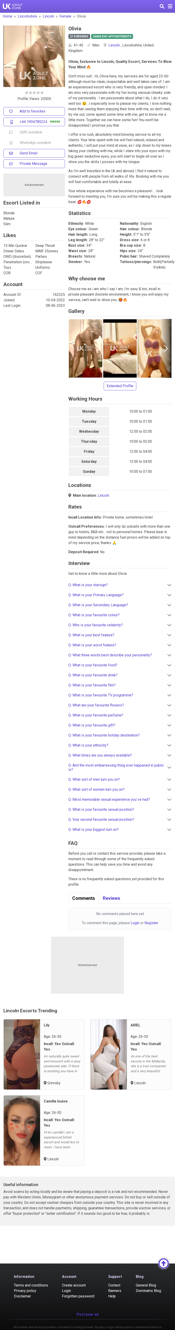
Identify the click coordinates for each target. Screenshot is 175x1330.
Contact (114, 1285)
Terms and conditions (31, 1285)
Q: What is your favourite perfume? (95, 715)
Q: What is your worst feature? (92, 645)
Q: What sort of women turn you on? (96, 789)
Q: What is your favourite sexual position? (101, 809)
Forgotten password (78, 1296)
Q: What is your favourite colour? (94, 615)
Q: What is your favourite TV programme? (100, 695)
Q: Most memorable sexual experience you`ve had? (109, 799)
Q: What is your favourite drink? (93, 675)
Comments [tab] (83, 898)
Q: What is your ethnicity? (88, 745)
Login (135, 923)
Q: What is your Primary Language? (96, 595)
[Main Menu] (170, 6)
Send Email (28, 153)
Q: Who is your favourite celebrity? (95, 625)
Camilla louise (56, 1101)
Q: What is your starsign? (88, 585)
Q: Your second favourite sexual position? (101, 819)
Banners (114, 1291)
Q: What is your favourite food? (92, 665)
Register (151, 923)
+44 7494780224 (33, 122)
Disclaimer (22, 1296)
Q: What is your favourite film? (92, 685)
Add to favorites (32, 111)
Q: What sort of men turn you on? (94, 779)
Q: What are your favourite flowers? (96, 705)
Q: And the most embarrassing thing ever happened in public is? (116, 767)
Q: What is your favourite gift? (91, 725)
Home (7, 16)
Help (112, 1296)
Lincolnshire (27, 16)
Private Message (33, 163)
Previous (74, 348)
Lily (46, 1025)
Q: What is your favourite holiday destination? (104, 735)
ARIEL (135, 1025)
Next (166, 348)
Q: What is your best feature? (91, 635)
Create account (74, 1285)
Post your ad (87, 1314)
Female (65, 16)
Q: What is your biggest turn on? (93, 829)
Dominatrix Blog (148, 1291)
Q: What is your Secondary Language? (98, 605)
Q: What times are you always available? (100, 755)
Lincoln (48, 16)
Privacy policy (25, 1291)
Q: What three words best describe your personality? (110, 655)
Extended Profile (120, 386)
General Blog (146, 1285)
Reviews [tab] (111, 898)
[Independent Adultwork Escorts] (13, 6)
